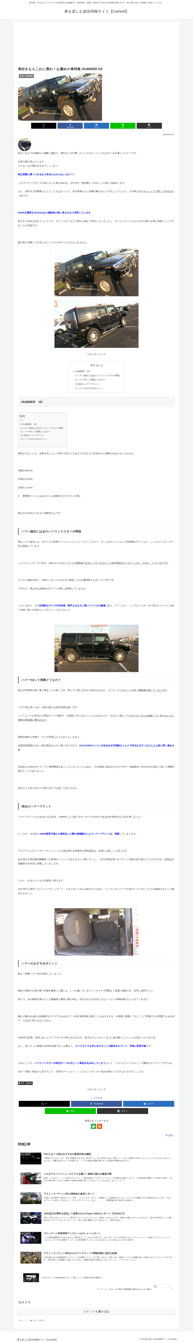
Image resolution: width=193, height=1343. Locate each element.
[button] (149, 126)
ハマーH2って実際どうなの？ (92, 379)
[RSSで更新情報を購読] (99, 1126)
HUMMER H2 (82, 371)
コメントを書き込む (96, 1311)
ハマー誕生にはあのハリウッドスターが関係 (99, 375)
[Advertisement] (96, 46)
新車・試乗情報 (26, 1083)
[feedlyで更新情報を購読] (93, 1126)
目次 (92, 365)
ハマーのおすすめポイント (90, 388)
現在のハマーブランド (88, 384)
